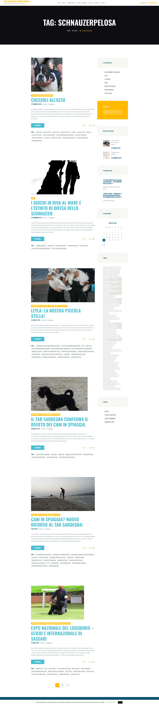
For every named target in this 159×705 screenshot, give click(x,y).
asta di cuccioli (65, 132)
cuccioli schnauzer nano (111, 318)
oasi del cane (108, 348)
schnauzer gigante (60, 246)
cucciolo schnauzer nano (111, 335)
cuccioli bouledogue (49, 135)
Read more (38, 125)
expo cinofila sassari (64, 669)
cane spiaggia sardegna (43, 454)
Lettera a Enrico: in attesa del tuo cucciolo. (115, 143)
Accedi (107, 411)
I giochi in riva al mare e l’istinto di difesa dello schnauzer (56, 208)
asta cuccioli (47, 132)
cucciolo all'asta (56, 138)
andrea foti (39, 669)
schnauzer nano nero (110, 366)
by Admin (45, 104)
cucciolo (46, 138)
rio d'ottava (89, 671)
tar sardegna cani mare (79, 563)
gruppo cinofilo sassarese (56, 671)
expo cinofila (52, 669)
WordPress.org (109, 422)
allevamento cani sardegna (112, 267)
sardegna (61, 454)
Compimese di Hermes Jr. (109, 201)
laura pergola (36, 354)
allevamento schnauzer (111, 275)
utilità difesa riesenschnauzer (41, 249)
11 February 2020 (36, 104)
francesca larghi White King (51, 351)
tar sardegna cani (52, 457)
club (112, 296)
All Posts (74, 30)
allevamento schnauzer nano (61, 555)
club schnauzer (108, 308)
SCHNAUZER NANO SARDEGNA (112, 368)
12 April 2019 (35, 643)
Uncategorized (48, 95)
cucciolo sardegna (109, 330)
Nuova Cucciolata (110, 86)
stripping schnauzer (110, 381)
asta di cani (55, 132)
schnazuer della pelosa (76, 560)
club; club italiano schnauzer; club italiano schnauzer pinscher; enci (111, 301)
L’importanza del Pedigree (115, 154)
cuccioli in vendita (81, 135)
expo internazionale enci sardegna (81, 349)
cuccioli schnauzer (37, 138)
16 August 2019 (35, 320)
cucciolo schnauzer (82, 138)
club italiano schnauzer (111, 306)
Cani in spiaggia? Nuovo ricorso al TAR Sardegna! (57, 522)
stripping (107, 378)
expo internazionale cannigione (60, 349)
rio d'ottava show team (38, 674)
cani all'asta (81, 132)
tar (48, 563)
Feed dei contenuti (110, 415)
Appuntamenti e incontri (39, 306)
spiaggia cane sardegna (38, 457)
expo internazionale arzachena (41, 349)
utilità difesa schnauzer (59, 249)
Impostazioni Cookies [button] (111, 702)
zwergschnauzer (54, 566)
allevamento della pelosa (43, 555)
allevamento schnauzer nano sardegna (82, 555)
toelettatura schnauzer (111, 384)
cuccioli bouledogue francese (65, 135)
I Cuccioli (34, 95)
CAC (105, 296)
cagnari (73, 132)
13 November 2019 (36, 218)
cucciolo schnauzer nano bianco (71, 346)
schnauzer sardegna (63, 357)
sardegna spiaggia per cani (73, 454)
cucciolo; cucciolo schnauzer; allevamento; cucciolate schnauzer (111, 326)
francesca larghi (37, 351)
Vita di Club (63, 306)
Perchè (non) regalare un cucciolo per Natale (111, 188)
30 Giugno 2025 (115, 148)
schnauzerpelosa (37, 141)
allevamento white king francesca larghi (48, 346)
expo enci (88, 346)
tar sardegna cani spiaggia (67, 457)
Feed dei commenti (110, 418)
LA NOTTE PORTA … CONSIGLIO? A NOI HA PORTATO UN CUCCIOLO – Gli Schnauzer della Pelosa (112, 195)
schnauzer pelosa (37, 560)
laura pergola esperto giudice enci (51, 354)
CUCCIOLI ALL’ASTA (48, 100)
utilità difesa (84, 246)
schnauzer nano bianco (49, 357)
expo (45, 669)
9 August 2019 (35, 429)
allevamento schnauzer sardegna (111, 293)
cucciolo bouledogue (69, 138)
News (40, 95)
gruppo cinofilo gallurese (86, 351)
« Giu (104, 245)
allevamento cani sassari (111, 270)
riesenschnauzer (41, 246)
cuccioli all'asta (36, 135)
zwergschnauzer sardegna (112, 389)
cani (108, 296)
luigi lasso (68, 671)
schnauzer (51, 246)
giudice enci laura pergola (69, 351)
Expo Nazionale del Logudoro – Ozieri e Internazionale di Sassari (62, 633)
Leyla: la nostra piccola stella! (56, 313)
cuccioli (88, 132)
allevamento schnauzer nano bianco (111, 283)
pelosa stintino (43, 557)
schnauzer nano (36, 357)
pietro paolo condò (79, 671)
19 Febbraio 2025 (116, 158)
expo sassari (76, 669)
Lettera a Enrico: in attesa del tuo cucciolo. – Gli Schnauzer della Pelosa (112, 181)
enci (83, 346)
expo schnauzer (85, 669)
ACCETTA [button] (120, 702)
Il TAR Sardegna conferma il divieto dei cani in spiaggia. (59, 421)
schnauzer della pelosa (78, 354)
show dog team (75, 674)
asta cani (38, 132)
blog (106, 76)
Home (69, 30)
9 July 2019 (34, 529)
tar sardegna (54, 563)
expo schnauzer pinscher (39, 671)
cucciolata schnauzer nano (112, 311)
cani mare (54, 454)
